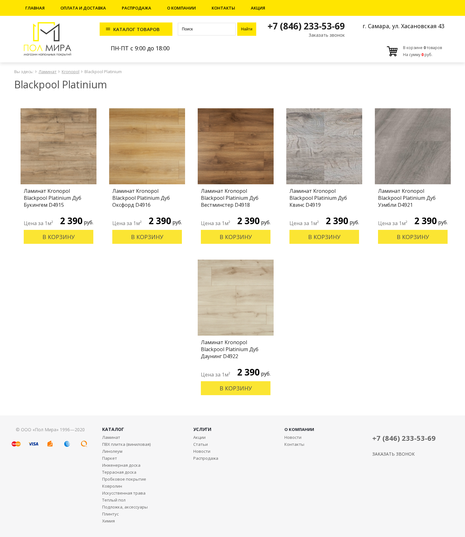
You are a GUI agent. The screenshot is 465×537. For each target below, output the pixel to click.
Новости (201, 451)
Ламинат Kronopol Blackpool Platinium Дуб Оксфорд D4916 (141, 197)
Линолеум (112, 451)
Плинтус (110, 514)
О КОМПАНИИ (299, 429)
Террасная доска (119, 472)
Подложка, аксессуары (125, 507)
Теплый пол (114, 500)
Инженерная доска (121, 465)
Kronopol (70, 71)
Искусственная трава (124, 493)
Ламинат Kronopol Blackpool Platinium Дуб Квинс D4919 (318, 197)
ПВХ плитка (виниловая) (126, 444)
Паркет (109, 458)
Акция (258, 8)
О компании (181, 8)
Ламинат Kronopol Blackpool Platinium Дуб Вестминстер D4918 (229, 197)
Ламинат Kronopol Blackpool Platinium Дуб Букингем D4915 (52, 197)
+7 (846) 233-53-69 (306, 26)
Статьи (200, 444)
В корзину (58, 237)
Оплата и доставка (83, 8)
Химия (108, 521)
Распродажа (136, 8)
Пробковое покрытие (124, 479)
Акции (199, 437)
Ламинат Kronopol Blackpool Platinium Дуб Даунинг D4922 (229, 349)
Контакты (223, 8)
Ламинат (48, 71)
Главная (35, 8)
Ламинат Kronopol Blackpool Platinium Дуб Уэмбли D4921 (407, 197)
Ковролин (112, 486)
